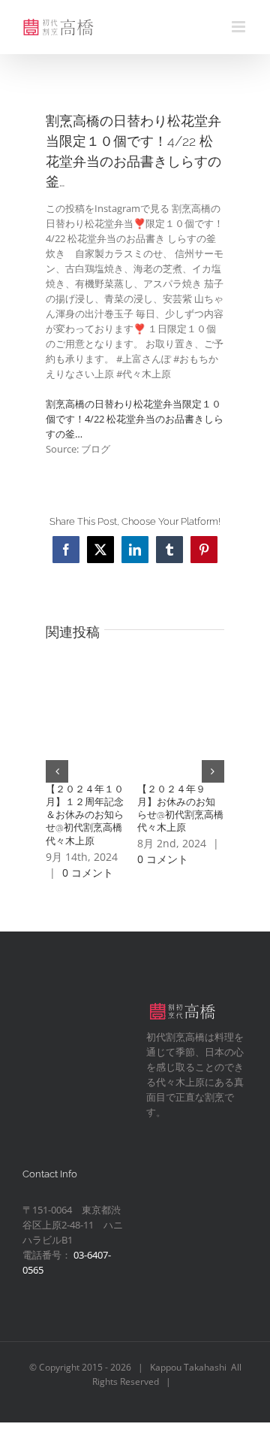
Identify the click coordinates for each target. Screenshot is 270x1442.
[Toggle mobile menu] (240, 27)
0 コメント (87, 872)
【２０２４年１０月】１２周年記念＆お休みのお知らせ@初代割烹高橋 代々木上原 (89, 815)
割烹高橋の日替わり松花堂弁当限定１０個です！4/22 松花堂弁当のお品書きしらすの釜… (135, 419)
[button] (57, 771)
